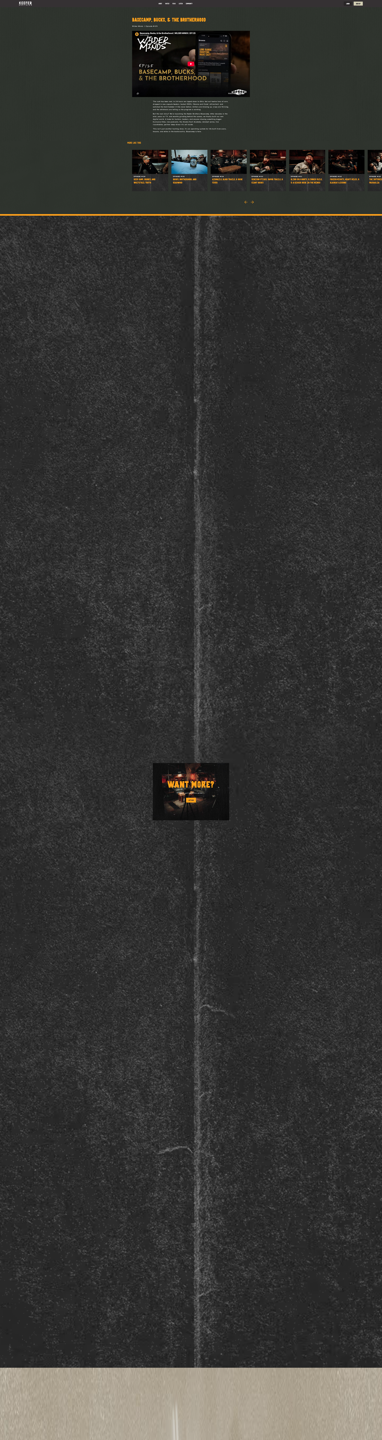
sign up (358, 3)
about (160, 3)
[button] (246, 202)
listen (181, 3)
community (189, 3)
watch (167, 3)
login (347, 3)
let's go (191, 800)
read (174, 3)
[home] (50, 4)
